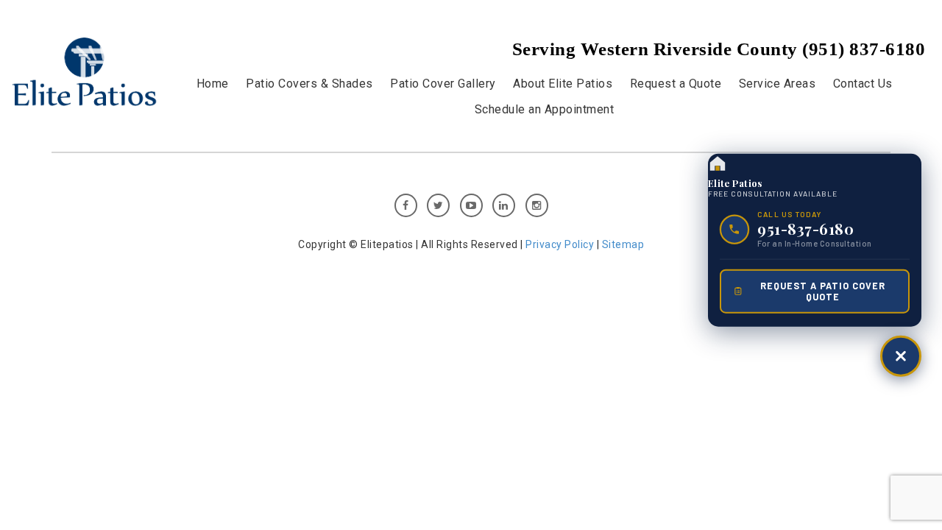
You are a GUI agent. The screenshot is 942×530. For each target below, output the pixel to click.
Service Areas (777, 84)
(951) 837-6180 (863, 49)
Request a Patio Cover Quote (822, 290)
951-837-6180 (805, 229)
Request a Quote (676, 84)
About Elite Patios (562, 84)
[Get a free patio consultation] (900, 355)
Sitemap (623, 244)
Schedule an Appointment (545, 109)
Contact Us (863, 84)
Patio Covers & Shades (309, 84)
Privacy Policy (561, 244)
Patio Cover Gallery (443, 84)
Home (212, 84)
